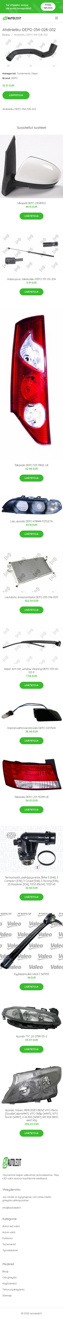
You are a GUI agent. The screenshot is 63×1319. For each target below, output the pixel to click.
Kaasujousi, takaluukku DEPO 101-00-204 (31, 279)
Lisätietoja (16, 95)
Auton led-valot (11, 1226)
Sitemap (7, 1295)
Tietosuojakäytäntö (13, 1289)
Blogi (5, 1271)
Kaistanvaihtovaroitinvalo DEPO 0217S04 (31, 728)
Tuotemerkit (23, 73)
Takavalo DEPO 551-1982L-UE (32, 465)
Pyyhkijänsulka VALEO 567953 (31, 974)
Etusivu (6, 34)
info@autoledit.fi (11, 1207)
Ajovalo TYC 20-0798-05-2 (31, 1036)
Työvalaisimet (10, 1250)
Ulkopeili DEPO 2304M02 (31, 203)
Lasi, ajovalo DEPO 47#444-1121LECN (31, 521)
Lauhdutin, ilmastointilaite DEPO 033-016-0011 (31, 597)
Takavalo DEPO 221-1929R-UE (31, 797)
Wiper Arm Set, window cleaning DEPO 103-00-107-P (31, 670)
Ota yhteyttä (9, 1277)
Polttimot (7, 1238)
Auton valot (8, 1232)
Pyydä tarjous (48, 6)
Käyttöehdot (9, 1283)
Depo (35, 73)
